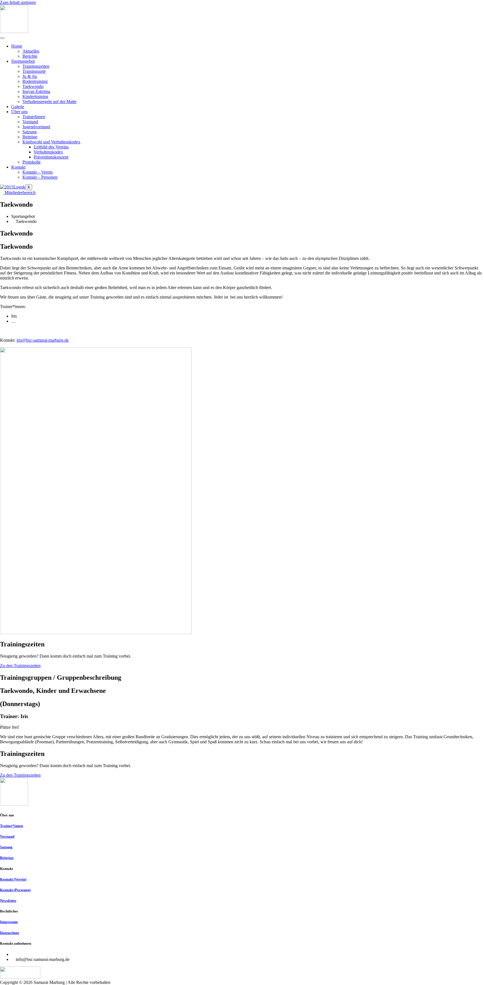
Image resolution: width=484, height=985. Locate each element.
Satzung (29, 131)
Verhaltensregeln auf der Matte (49, 101)
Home (16, 46)
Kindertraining (35, 96)
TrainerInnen (33, 116)
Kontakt (18, 167)
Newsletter (8, 900)
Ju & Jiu (29, 76)
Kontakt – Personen (39, 177)
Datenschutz (9, 933)
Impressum (9, 922)
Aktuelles (30, 51)
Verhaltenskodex (48, 152)
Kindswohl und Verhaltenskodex (51, 141)
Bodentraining (35, 81)
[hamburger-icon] (2, 38)
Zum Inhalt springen (18, 2)
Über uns (19, 111)
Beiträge (29, 136)
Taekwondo (32, 86)
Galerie (17, 106)
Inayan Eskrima (36, 91)
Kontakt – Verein (37, 172)
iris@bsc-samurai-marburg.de (43, 340)
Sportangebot (23, 61)
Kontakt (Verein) (13, 879)
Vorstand (30, 121)
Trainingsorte (34, 71)
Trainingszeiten (35, 66)
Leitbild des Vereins (51, 147)
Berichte (29, 56)
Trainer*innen (11, 826)
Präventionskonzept (51, 157)
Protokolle (31, 162)
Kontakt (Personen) (15, 890)
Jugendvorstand (36, 126)
